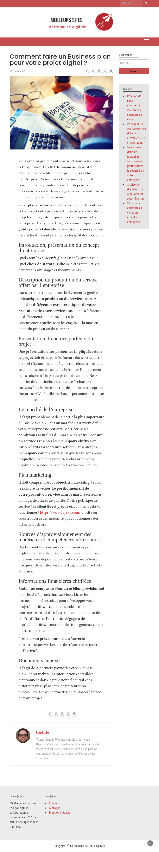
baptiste (42, 732)
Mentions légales (59, 812)
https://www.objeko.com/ (60, 513)
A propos (54, 807)
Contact (54, 803)
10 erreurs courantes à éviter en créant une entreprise (134, 212)
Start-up (20, 71)
